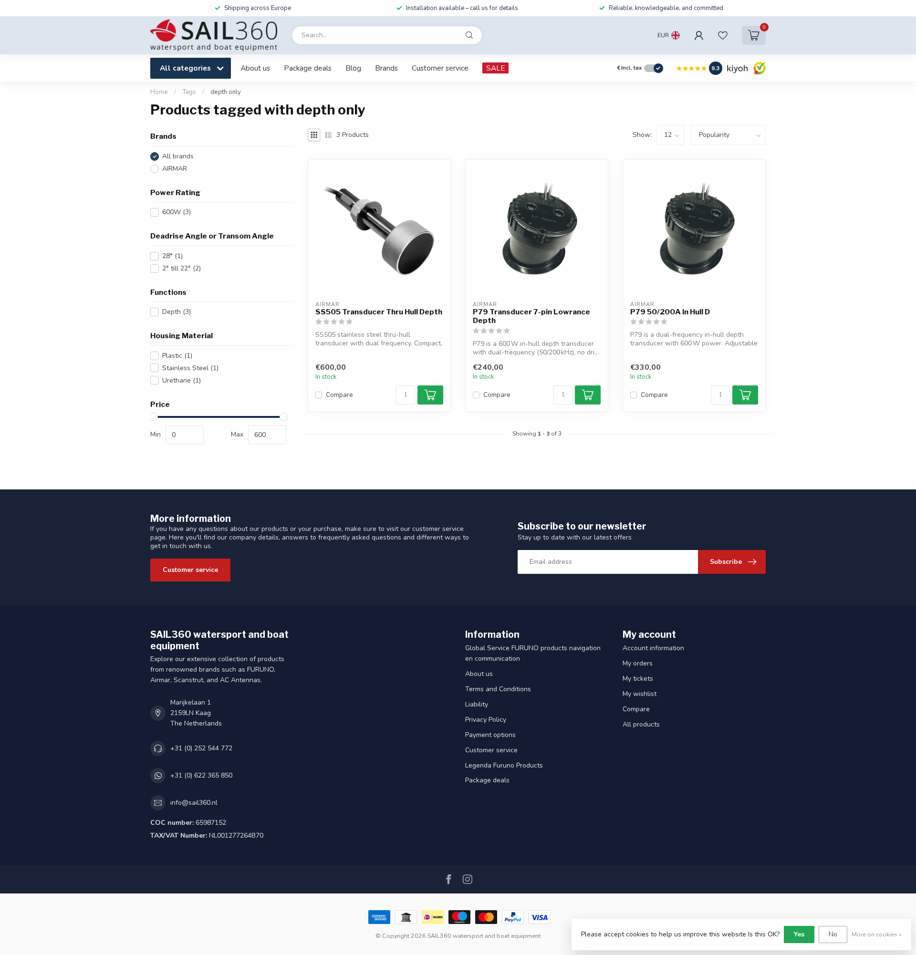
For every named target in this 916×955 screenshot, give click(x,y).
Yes (799, 934)
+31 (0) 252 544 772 (201, 748)
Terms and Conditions (498, 689)
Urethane (181, 380)
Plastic (177, 355)
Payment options (490, 734)
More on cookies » (877, 934)
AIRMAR (174, 168)
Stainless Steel (190, 368)
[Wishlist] (723, 35)
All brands (178, 156)
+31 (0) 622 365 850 (201, 775)
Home (159, 92)
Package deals (308, 68)
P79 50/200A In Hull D (670, 312)
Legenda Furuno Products (504, 765)
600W (176, 212)
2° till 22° (181, 268)
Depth (176, 311)
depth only (225, 92)
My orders (638, 663)
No (833, 934)
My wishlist (639, 693)
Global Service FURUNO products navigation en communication (533, 653)
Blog (353, 68)
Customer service (440, 68)
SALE (495, 68)
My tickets (638, 678)
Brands (386, 68)
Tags (189, 92)
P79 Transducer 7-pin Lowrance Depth (531, 316)
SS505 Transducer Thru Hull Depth (378, 312)
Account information (653, 648)
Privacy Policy (485, 719)
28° (172, 256)
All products (641, 724)
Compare (339, 394)
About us (255, 68)
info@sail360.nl (194, 802)
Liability (476, 704)
